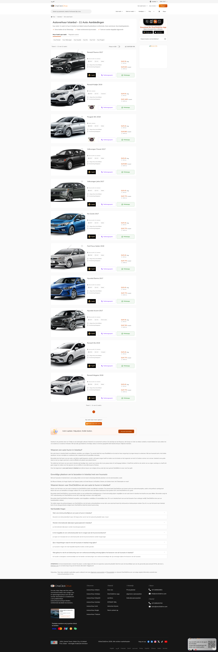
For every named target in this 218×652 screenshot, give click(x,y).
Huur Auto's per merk (60, 34)
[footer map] (54, 642)
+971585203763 (156, 603)
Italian (159, 648)
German (165, 648)
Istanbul (59, 17)
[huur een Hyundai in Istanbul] (69, 288)
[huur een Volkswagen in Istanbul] (69, 159)
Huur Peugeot (100, 40)
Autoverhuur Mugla (93, 610)
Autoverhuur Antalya (93, 594)
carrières (110, 598)
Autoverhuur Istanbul (93, 602)
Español (147, 648)
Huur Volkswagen (67, 40)
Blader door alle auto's (94, 423)
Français (123, 648)
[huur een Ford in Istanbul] (69, 256)
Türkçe (141, 648)
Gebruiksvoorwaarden (133, 598)
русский (135, 648)
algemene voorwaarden (134, 594)
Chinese (153, 648)
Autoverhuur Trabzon (93, 614)
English (112, 648)
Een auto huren (142, 6)
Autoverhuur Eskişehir (93, 598)
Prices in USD (112, 46)
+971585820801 (156, 590)
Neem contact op (112, 610)
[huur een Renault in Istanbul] (69, 62)
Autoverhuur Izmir (92, 606)
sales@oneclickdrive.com (159, 606)
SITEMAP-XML (112, 602)
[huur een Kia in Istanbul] (69, 224)
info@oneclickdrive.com (158, 594)
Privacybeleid (110, 572)
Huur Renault (56, 40)
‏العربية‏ (117, 648)
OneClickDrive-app (113, 594)
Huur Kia (85, 40)
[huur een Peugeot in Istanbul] (69, 127)
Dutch (129, 648)
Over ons (110, 590)
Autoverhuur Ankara (93, 590)
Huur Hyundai (77, 40)
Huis (53, 17)
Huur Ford (92, 40)
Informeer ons (54, 565)
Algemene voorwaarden (97, 572)
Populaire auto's (74, 34)
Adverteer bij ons (112, 606)
